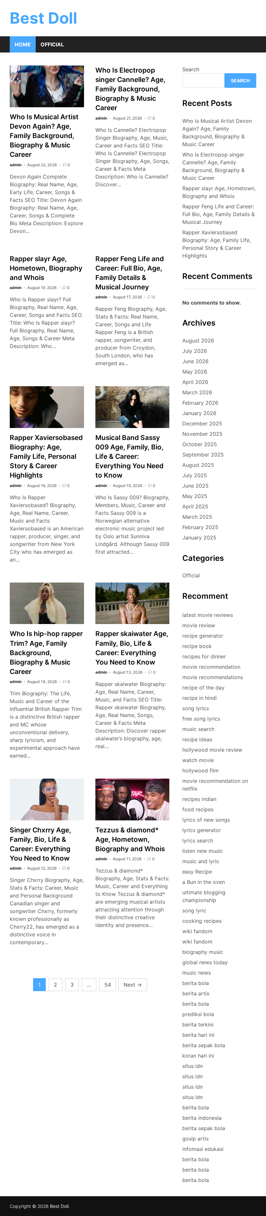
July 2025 (194, 475)
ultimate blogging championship (203, 896)
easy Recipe (197, 871)
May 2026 (194, 371)
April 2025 (195, 506)
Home (23, 44)
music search (198, 729)
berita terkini (197, 1024)
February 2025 (200, 527)
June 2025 (195, 485)
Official (52, 44)
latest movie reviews (207, 615)
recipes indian (199, 799)
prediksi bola (198, 1014)
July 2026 (194, 351)
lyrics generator (201, 830)
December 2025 (202, 423)
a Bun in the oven (203, 882)
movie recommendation (211, 667)
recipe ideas (197, 739)
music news (196, 972)
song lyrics (195, 708)
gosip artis (195, 1138)
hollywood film (200, 770)
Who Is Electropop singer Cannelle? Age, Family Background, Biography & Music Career (130, 89)
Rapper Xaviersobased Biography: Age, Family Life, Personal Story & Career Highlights (46, 456)
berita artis (195, 993)
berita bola (195, 983)
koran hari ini (198, 1055)
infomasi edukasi (203, 1149)
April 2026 (195, 382)
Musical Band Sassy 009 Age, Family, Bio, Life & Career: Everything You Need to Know (129, 456)
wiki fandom (197, 931)
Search (190, 69)
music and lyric (200, 861)
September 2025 (203, 454)
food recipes (197, 809)
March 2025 (197, 517)
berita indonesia (202, 1118)
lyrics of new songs (206, 819)
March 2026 (197, 392)
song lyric (194, 910)
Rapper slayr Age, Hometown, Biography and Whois (46, 268)
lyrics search (197, 840)
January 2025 (199, 537)
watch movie (198, 760)
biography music (202, 952)
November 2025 (202, 434)
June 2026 (195, 361)
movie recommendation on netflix (215, 785)
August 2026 (198, 340)
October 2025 (199, 444)
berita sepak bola (203, 1045)
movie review (198, 625)
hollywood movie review (212, 750)
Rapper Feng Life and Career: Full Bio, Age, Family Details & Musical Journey (218, 214)
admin (15, 164)
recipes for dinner (204, 656)
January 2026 (199, 413)
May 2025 (194, 496)
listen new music (202, 851)
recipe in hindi (199, 698)
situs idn (192, 1066)
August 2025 (198, 465)
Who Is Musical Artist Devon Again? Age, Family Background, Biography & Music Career (44, 135)
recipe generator (202, 635)
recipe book (197, 646)
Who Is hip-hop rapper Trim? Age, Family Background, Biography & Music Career (46, 652)
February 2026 (200, 403)
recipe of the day (203, 687)
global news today (205, 962)
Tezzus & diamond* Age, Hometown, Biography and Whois (130, 839)
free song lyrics (201, 718)
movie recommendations (212, 677)
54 (107, 984)
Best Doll (43, 18)
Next (133, 984)
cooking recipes (202, 921)
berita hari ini (198, 1035)
